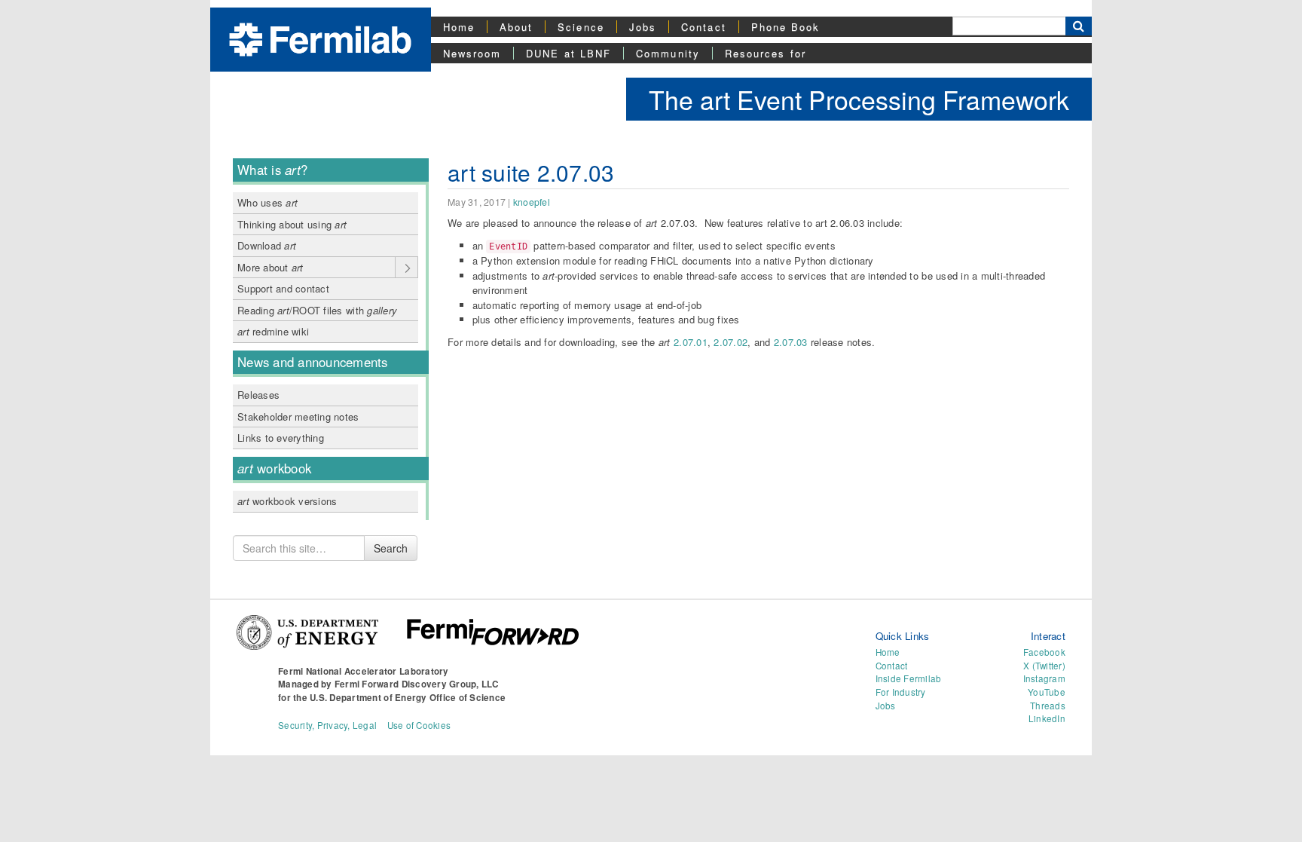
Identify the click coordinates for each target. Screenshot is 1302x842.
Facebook (1044, 652)
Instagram (1044, 678)
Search (391, 548)
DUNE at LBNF (568, 53)
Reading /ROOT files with (317, 310)
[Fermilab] (320, 38)
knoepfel (531, 202)
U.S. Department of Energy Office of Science (408, 697)
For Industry (901, 692)
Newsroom (472, 53)
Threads (1047, 706)
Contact (703, 26)
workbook (274, 468)
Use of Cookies (419, 725)
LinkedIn (1046, 718)
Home (459, 26)
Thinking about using (292, 224)
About (516, 26)
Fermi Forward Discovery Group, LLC (417, 684)
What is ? (272, 170)
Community (668, 53)
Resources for (765, 53)
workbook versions (287, 501)
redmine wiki (273, 331)
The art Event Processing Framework (859, 99)
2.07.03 (791, 342)
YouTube (1046, 692)
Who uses (267, 202)
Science (581, 26)
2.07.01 (691, 342)
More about (270, 267)
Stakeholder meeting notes (298, 416)
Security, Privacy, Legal (327, 725)
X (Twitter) (1044, 666)
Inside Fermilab (909, 678)
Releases (258, 394)
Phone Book (786, 26)
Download (266, 245)
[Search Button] (1078, 26)
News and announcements (312, 362)
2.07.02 (730, 342)
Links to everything (280, 437)
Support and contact (283, 288)
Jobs (642, 26)
